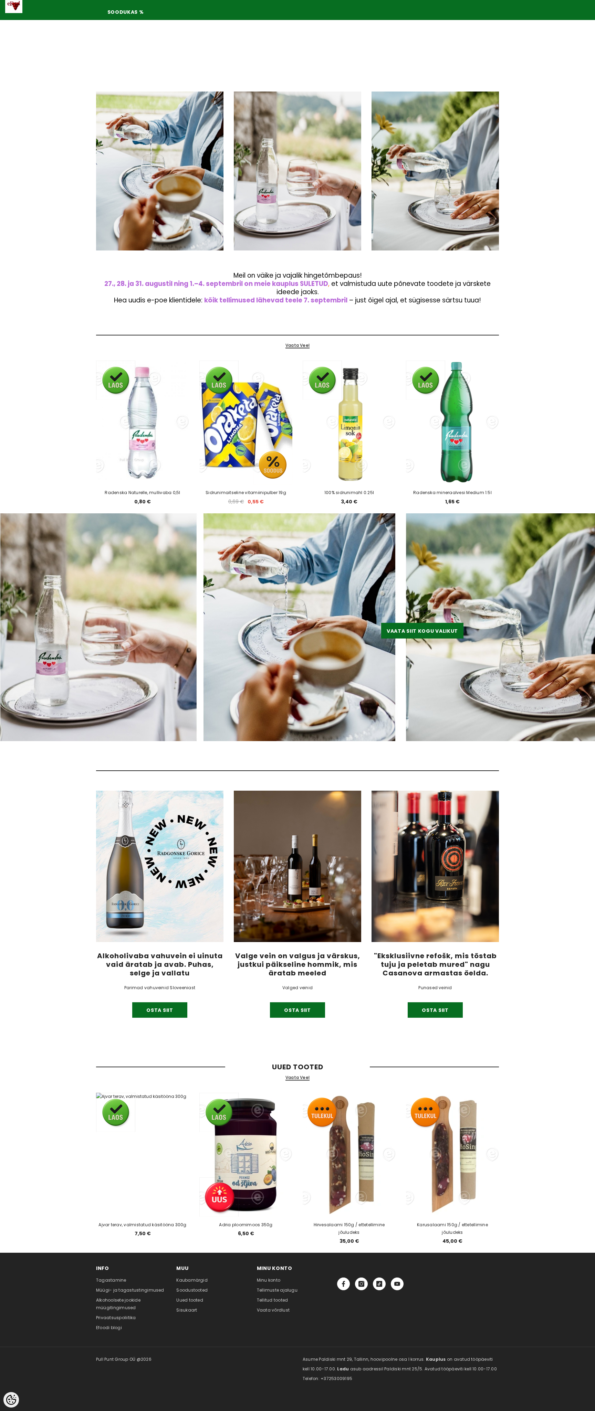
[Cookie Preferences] (11, 1400)
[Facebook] (343, 1284)
